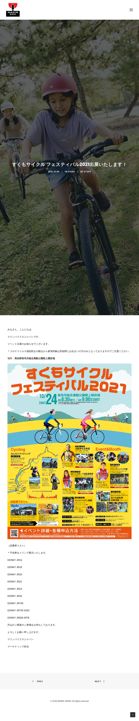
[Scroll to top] (132, 714)
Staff (87, 171)
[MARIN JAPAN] (69, 10)
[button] (131, 10)
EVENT (71, 171)
